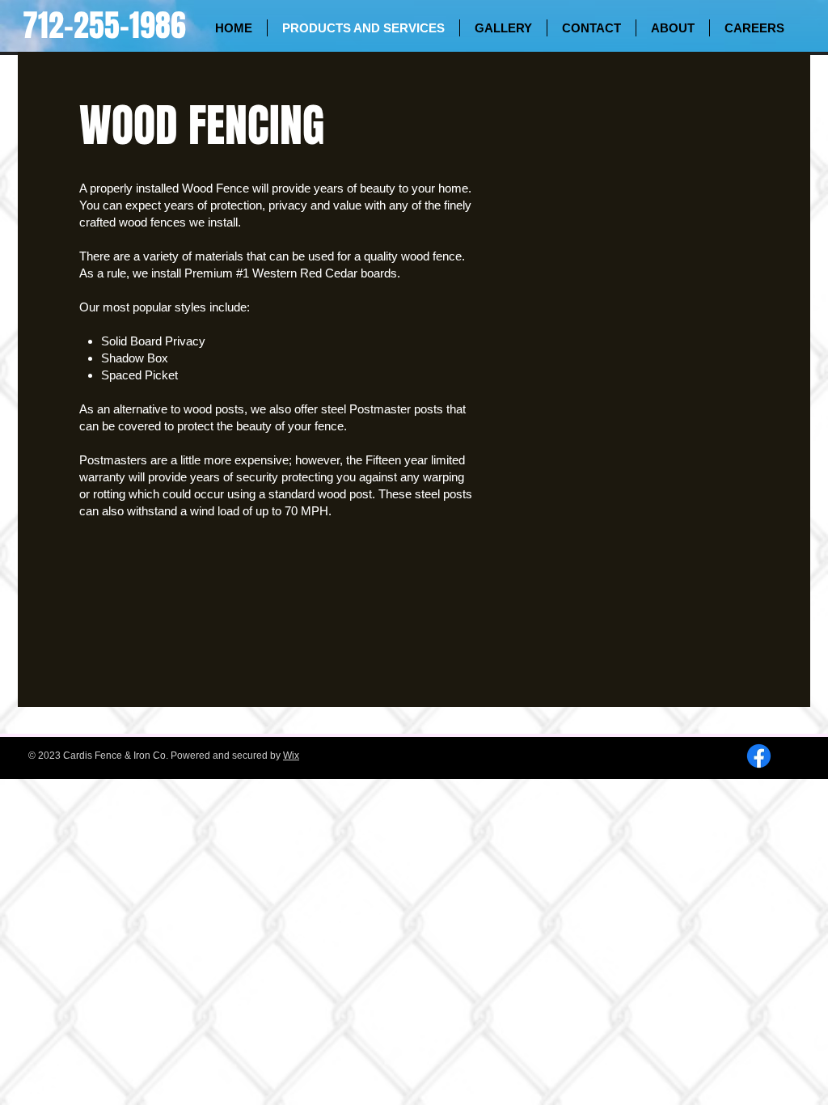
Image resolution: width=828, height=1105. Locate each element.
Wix (291, 755)
